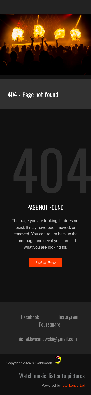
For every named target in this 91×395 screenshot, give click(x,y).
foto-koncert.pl (73, 385)
